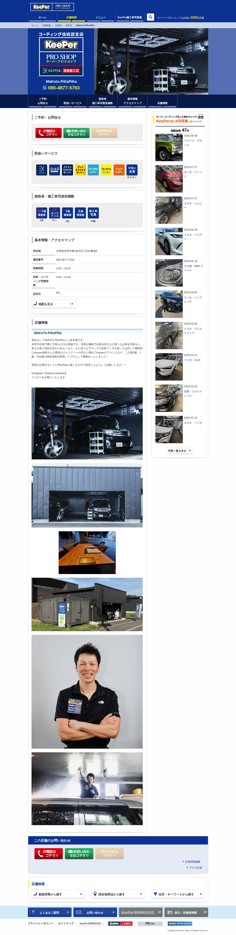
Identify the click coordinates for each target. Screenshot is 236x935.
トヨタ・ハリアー (193, 236)
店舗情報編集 (193, 861)
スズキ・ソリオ (193, 422)
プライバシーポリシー (41, 923)
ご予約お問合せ (43, 100)
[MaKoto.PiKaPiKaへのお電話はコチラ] (49, 133)
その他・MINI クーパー (193, 268)
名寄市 (68, 25)
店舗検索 (71, 17)
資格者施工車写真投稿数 (102, 100)
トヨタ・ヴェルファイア (193, 330)
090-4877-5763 (65, 259)
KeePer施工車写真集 (130, 17)
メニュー (101, 17)
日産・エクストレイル (193, 393)
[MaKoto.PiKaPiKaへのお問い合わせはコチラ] (77, 133)
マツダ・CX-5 (192, 360)
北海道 (58, 25)
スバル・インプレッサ (193, 299)
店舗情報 (162, 103)
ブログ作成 (195, 867)
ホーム (42, 17)
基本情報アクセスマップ (133, 100)
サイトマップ (66, 923)
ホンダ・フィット (193, 174)
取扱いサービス (73, 103)
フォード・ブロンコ (193, 142)
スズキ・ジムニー (193, 205)
